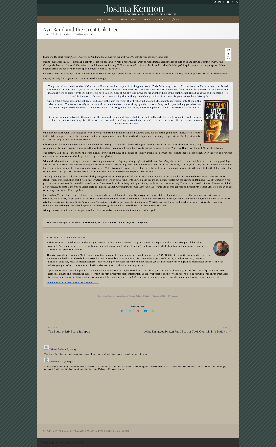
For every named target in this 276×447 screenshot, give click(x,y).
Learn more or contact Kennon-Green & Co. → (73, 282)
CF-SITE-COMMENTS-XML (95, 431)
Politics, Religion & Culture (140, 296)
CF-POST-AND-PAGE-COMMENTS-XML (62, 431)
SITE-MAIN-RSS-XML (119, 431)
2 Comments (173, 296)
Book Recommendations (118, 296)
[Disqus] (138, 380)
